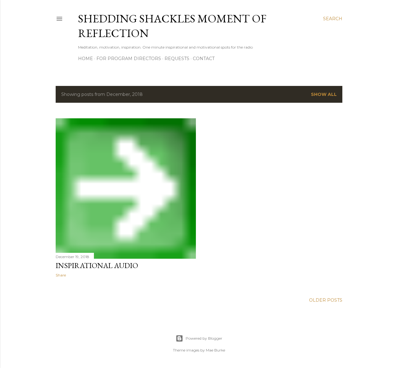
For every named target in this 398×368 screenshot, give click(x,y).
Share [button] (61, 275)
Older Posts (325, 300)
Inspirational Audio (97, 265)
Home (85, 58)
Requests (176, 58)
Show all (324, 94)
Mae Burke (215, 350)
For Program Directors (128, 58)
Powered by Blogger (204, 338)
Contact (204, 58)
